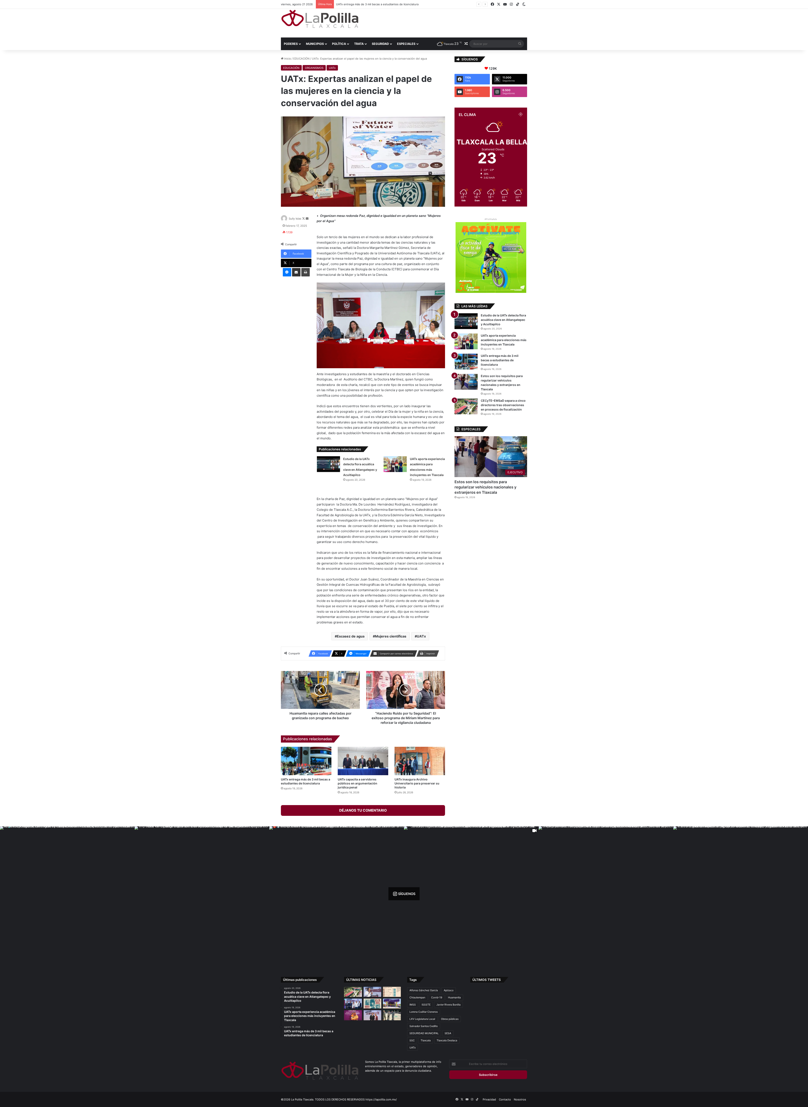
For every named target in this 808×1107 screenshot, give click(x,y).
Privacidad (489, 1099)
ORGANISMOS (314, 67)
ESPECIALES (406, 43)
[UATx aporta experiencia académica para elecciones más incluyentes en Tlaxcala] (395, 464)
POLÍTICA (339, 43)
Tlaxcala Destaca (447, 1040)
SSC (412, 1040)
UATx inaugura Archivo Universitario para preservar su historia (417, 783)
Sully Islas (295, 218)
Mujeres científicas (390, 636)
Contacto (505, 1099)
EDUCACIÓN (301, 58)
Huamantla (454, 997)
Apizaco (448, 990)
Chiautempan (417, 997)
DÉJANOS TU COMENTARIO (363, 810)
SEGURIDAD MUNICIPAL (424, 1033)
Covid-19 (436, 997)
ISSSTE (426, 1004)
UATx (332, 67)
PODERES (291, 43)
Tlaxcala (426, 1040)
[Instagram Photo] (67, 893)
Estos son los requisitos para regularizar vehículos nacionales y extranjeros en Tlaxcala (485, 487)
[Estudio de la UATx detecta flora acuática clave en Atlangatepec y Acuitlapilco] (328, 464)
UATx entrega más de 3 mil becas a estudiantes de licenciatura (499, 360)
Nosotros (520, 1099)
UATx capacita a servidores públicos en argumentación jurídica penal (357, 783)
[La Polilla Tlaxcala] (320, 18)
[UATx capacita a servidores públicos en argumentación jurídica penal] (363, 761)
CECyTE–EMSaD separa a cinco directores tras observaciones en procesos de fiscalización (395, 4)
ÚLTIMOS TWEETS (486, 980)
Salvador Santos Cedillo (423, 1026)
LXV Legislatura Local (422, 1018)
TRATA (359, 43)
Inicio (287, 58)
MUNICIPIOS (315, 43)
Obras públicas (449, 1018)
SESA (448, 1033)
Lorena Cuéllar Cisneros (423, 1011)
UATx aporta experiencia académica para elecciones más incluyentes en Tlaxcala (503, 340)
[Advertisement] (446, 22)
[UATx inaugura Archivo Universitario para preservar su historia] (420, 761)
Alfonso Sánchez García (423, 990)
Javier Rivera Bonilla (448, 1004)
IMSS (412, 1004)
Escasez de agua (350, 636)
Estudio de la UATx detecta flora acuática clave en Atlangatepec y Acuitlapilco (503, 319)
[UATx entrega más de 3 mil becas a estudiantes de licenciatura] (306, 761)
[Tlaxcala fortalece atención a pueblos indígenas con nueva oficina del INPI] (372, 1015)
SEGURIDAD (380, 43)
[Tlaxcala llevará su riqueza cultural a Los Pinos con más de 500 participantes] (372, 1004)
